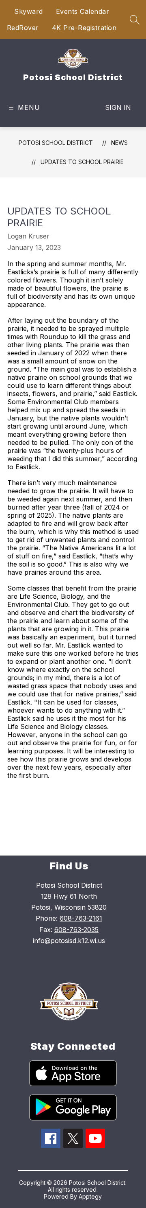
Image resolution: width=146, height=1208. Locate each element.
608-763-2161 (81, 918)
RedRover (23, 28)
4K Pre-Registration (84, 28)
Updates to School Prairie (82, 161)
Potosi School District (56, 142)
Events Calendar (83, 11)
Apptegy (90, 1196)
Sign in (118, 107)
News (119, 142)
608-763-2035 (76, 930)
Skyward (28, 11)
